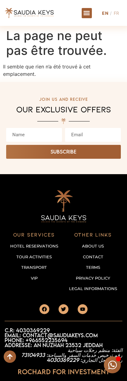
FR (116, 13)
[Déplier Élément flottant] (112, 364)
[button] (87, 13)
